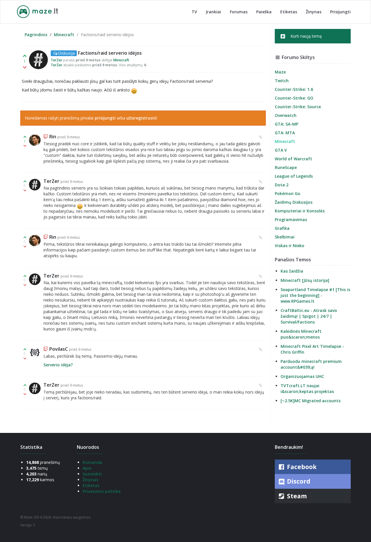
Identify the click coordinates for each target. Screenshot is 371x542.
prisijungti (105, 118)
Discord (297, 481)
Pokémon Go (287, 193)
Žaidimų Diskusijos (293, 202)
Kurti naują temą (305, 36)
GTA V (281, 150)
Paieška (264, 11)
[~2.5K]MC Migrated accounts (311, 400)
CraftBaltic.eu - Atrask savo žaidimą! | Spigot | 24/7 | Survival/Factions (309, 316)
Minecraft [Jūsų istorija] (305, 280)
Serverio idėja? (58, 365)
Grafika (282, 228)
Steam (296, 496)
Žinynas (313, 11)
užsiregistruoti (141, 118)
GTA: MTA (285, 132)
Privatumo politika (102, 491)
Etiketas (288, 11)
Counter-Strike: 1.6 (294, 89)
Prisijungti (340, 11)
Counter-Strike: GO (294, 98)
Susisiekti (92, 474)
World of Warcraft (293, 158)
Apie (87, 468)
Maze (280, 72)
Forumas (239, 11)
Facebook (301, 467)
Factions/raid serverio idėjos (110, 53)
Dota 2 (281, 185)
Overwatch (286, 115)
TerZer (56, 60)
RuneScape (286, 167)
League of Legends (294, 176)
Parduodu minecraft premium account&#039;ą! (311, 364)
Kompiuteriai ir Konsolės (300, 211)
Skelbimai (284, 237)
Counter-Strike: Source (298, 106)
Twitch (282, 80)
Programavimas (291, 219)
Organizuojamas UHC (302, 376)
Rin (52, 136)
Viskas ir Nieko (289, 245)
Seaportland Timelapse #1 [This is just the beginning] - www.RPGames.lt (315, 295)
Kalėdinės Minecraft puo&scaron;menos (301, 334)
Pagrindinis (36, 34)
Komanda (92, 462)
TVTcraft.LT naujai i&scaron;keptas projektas (307, 388)
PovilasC (58, 349)
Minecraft (64, 34)
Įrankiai (213, 11)
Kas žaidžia (292, 271)
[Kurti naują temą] (313, 41)
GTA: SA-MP (286, 124)
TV (194, 11)
